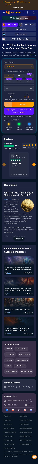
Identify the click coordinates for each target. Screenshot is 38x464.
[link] (8, 12)
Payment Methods (10, 432)
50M (29, 76)
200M (19, 81)
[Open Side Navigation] (4, 12)
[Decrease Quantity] (7, 88)
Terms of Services (26, 440)
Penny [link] (9, 273)
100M (9, 81)
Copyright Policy (25, 436)
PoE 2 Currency (24, 354)
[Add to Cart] (8, 104)
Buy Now (23, 104)
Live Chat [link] (30, 400)
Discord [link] (31, 405)
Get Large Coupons (26, 428)
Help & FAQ (8, 420)
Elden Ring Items (22, 360)
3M (9, 76)
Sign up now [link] (18, 8)
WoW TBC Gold (21, 349)
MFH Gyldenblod (11, 371)
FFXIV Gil (7, 199)
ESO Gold (9, 360)
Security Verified (9, 448)
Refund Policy (8, 436)
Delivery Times (9, 428)
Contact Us (24, 416)
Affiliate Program (25, 444)
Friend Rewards (9, 444)
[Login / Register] (33, 12)
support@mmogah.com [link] (16, 400)
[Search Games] (23, 12)
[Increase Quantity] (31, 88)
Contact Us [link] (9, 396)
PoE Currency (10, 354)
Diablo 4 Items (20, 366)
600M (29, 81)
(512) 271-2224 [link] (13, 405)
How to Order (24, 424)
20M (19, 76)
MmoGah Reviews (26, 420)
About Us (7, 416)
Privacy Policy (8, 440)
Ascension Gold (26, 371)
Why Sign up (8, 424)
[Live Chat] (34, 457)
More (34, 55)
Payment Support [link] (12, 383)
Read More (19, 239)
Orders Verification (26, 432)
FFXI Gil (8, 366)
